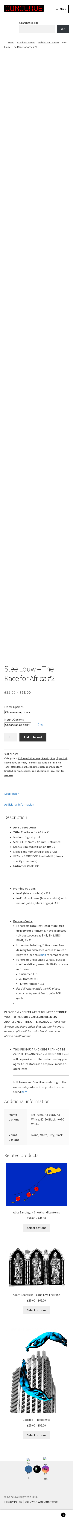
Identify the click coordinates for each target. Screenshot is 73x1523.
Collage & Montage (29, 758)
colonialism (45, 766)
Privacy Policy (13, 1501)
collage (32, 766)
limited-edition (13, 771)
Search (36, 1516)
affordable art (19, 766)
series (26, 771)
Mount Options (14, 719)
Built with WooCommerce (41, 1501)
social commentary (43, 771)
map (43, 955)
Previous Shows (26, 42)
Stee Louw (10, 762)
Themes (32, 762)
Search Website (28, 22)
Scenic (45, 758)
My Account (12, 1516)
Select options (36, 1228)
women (8, 775)
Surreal (22, 762)
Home (11, 42)
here (24, 1092)
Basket (56, 1513)
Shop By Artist (58, 758)
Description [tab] (11, 793)
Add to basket (33, 737)
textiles (60, 771)
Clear (41, 724)
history (57, 766)
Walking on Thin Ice (48, 42)
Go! (63, 29)
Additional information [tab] (19, 804)
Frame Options (14, 707)
